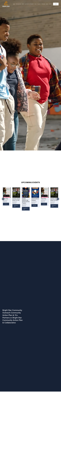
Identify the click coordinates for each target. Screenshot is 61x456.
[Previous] (3, 199)
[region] (30, 199)
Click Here (34, 205)
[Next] (58, 199)
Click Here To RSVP (16, 206)
